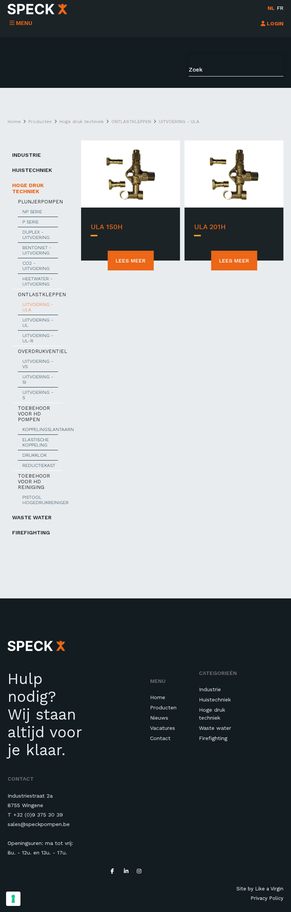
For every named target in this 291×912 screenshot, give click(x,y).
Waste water (32, 517)
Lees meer (131, 261)
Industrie (26, 155)
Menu (24, 23)
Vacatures (162, 728)
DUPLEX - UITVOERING (36, 235)
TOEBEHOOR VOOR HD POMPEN (34, 413)
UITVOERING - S (37, 395)
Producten (163, 707)
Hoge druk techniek (28, 188)
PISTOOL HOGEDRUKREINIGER (40, 500)
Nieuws (159, 718)
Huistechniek (32, 170)
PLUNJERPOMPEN (40, 202)
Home (157, 697)
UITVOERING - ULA (37, 307)
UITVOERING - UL (37, 322)
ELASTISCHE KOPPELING (35, 442)
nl (271, 8)
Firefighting (31, 532)
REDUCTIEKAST (38, 465)
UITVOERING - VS (37, 364)
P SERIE (30, 222)
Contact (160, 738)
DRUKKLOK (34, 455)
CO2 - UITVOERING (36, 266)
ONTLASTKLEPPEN (40, 294)
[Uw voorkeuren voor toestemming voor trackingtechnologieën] (13, 899)
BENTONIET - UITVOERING (37, 250)
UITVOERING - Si (37, 379)
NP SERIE (32, 211)
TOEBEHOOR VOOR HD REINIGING (34, 481)
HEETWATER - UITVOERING (37, 281)
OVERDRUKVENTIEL (40, 351)
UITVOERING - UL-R (37, 338)
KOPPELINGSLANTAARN (40, 429)
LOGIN (274, 23)
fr (280, 8)
